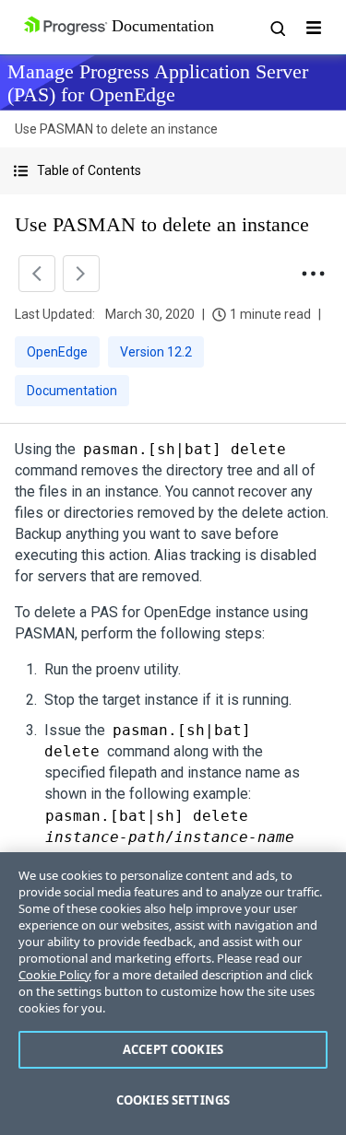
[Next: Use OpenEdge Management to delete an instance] (81, 273)
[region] (173, 993)
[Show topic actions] (312, 273)
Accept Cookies (173, 1049)
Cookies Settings (173, 1100)
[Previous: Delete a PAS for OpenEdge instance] (37, 273)
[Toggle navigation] (314, 28)
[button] (173, 170)
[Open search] (277, 28)
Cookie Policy (54, 974)
